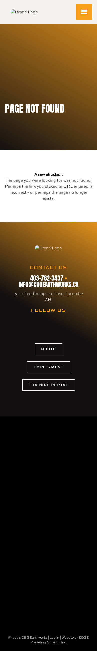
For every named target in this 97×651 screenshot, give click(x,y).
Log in (54, 637)
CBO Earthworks (34, 637)
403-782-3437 (46, 277)
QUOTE (48, 349)
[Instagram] (52, 324)
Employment (49, 367)
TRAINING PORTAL (48, 384)
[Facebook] (42, 324)
